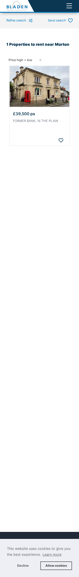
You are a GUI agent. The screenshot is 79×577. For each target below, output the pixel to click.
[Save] (61, 140)
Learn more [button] (52, 554)
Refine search (16, 20)
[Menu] (69, 5)
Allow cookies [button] (56, 565)
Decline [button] (23, 565)
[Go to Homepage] (17, 6)
